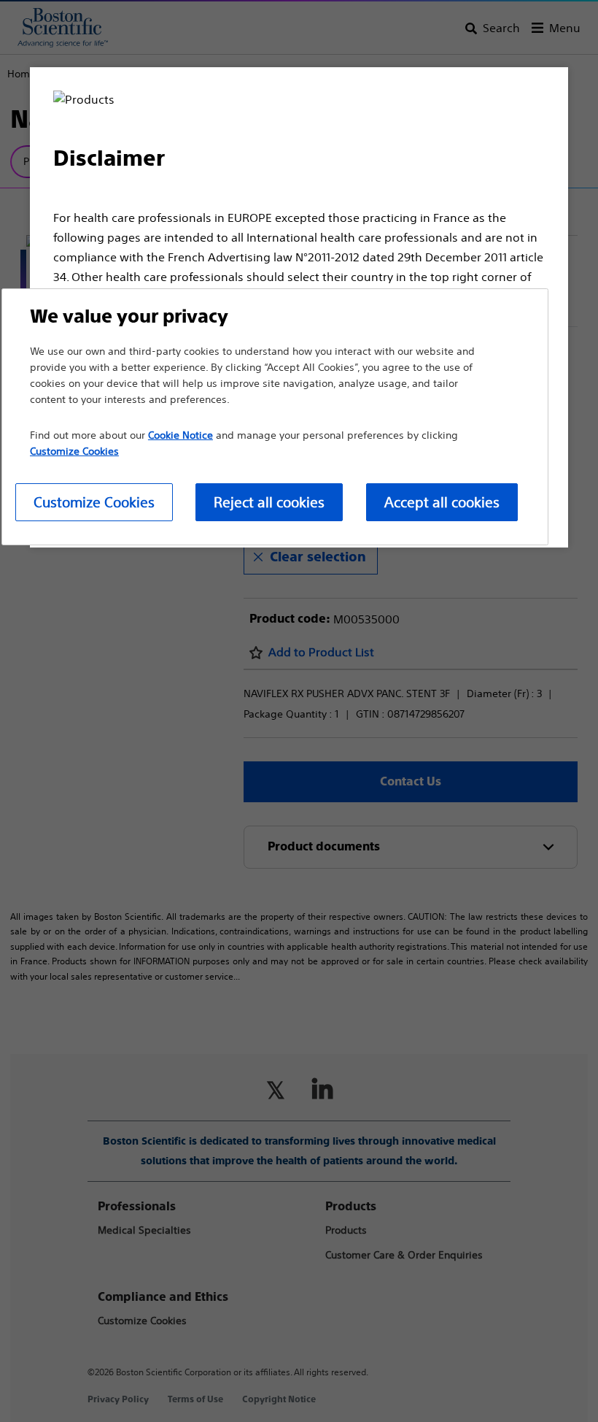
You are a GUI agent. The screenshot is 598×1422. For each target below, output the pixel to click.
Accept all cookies (442, 501)
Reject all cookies (269, 501)
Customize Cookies (94, 501)
